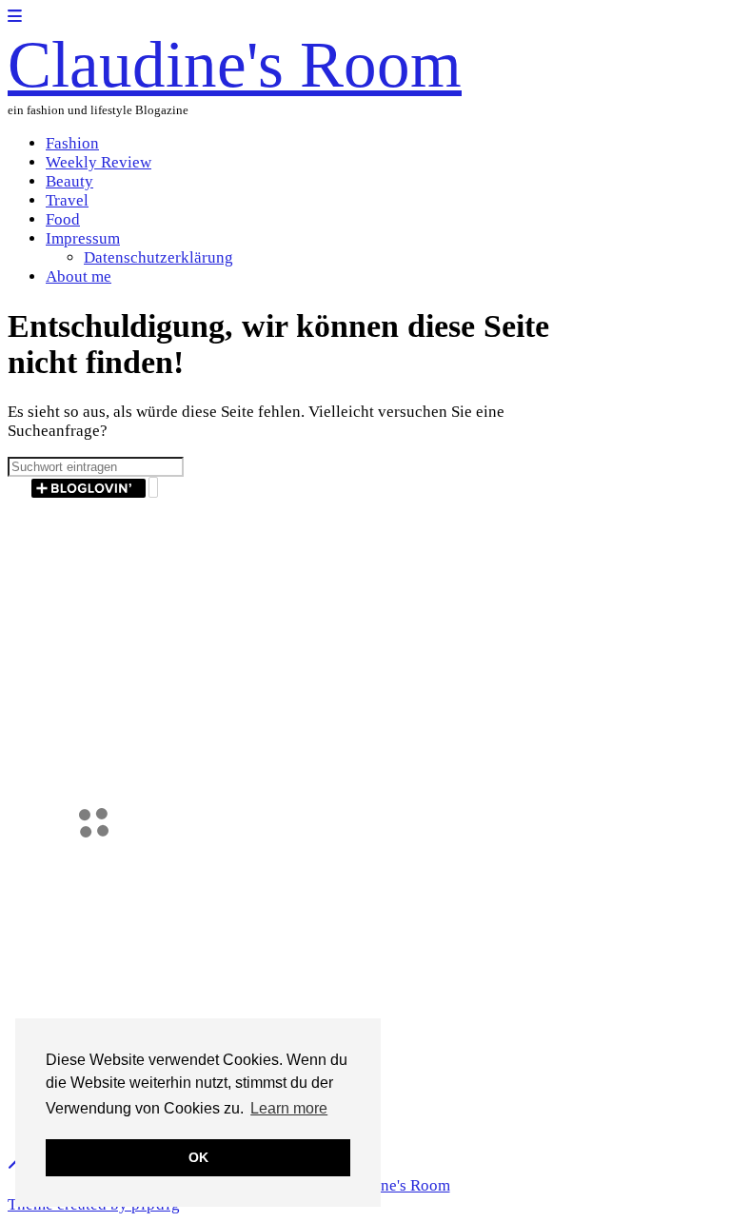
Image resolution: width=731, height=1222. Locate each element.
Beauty (69, 181)
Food (63, 219)
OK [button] (198, 1157)
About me (78, 276)
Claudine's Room (235, 64)
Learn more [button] (288, 1108)
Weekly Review (98, 162)
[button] (15, 17)
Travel (67, 200)
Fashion (72, 143)
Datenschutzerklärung (158, 257)
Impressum (83, 238)
